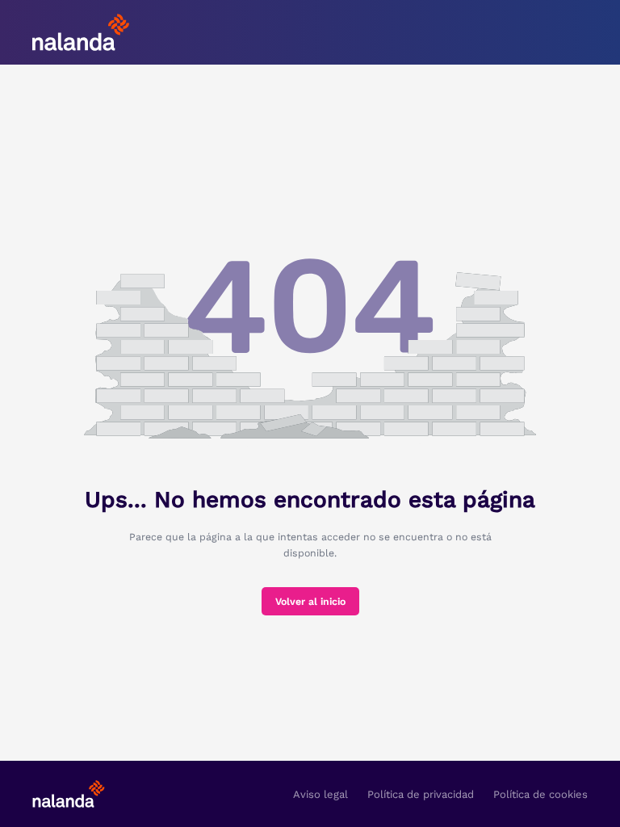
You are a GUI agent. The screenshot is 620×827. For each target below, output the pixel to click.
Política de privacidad (420, 794)
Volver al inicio (310, 601)
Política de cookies (540, 794)
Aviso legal (320, 794)
